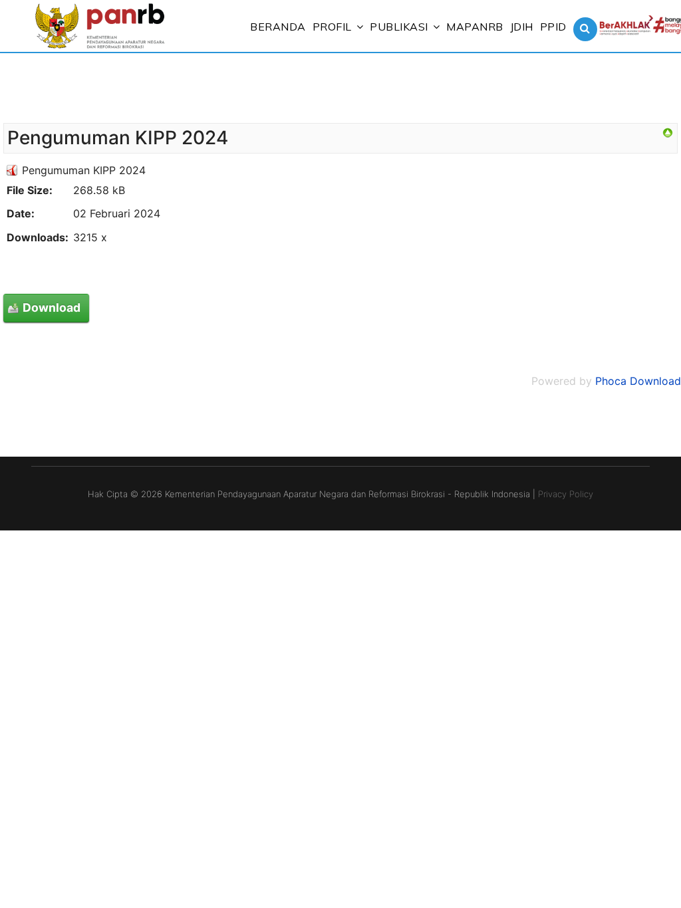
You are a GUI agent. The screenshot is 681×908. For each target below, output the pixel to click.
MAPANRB (474, 26)
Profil (332, 26)
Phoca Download (638, 381)
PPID (553, 26)
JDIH (521, 26)
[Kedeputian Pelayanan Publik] (667, 133)
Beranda (278, 26)
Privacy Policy (565, 494)
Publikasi (399, 26)
